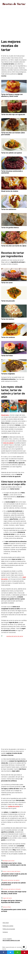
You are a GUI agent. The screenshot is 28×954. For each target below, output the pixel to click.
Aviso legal (6, 922)
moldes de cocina (13, 806)
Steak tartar (5, 415)
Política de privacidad (9, 929)
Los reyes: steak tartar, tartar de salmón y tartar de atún (13, 391)
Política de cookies (8, 925)
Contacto (5, 932)
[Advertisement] (14, 22)
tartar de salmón (8, 443)
